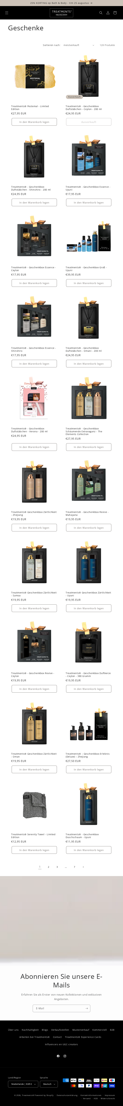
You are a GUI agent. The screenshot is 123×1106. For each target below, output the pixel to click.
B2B (112, 1029)
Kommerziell (99, 1029)
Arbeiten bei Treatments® (34, 1037)
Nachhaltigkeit (30, 1029)
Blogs (45, 1029)
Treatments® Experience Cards (83, 1037)
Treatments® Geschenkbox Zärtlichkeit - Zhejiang (34, 513)
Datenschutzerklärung (67, 1095)
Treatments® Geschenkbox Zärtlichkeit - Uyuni (88, 594)
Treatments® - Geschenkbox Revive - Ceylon (32, 674)
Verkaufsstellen (60, 1029)
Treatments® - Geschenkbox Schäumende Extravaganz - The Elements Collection (84, 431)
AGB (96, 1098)
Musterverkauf (80, 1029)
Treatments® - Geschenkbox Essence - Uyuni (88, 188)
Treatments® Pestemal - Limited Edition (30, 107)
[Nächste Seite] (83, 866)
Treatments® (28, 1095)
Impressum (110, 1095)
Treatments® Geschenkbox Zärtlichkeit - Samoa (34, 594)
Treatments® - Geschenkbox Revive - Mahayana (87, 513)
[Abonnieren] (86, 1008)
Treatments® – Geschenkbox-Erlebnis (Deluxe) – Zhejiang (88, 755)
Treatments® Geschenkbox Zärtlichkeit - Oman (34, 755)
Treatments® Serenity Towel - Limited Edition (33, 836)
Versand (87, 1098)
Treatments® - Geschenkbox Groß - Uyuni (86, 269)
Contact (57, 1037)
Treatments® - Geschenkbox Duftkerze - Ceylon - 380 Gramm (88, 674)
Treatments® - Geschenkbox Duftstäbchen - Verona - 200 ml (29, 430)
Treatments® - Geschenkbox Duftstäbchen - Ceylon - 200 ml (84, 107)
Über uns (13, 1029)
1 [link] (40, 867)
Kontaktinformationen (91, 1095)
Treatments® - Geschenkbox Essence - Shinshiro (33, 349)
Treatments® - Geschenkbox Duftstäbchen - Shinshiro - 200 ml (31, 188)
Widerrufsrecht (108, 1098)
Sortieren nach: (51, 45)
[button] (6, 12)
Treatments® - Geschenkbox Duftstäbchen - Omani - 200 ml (84, 349)
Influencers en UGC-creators (61, 1044)
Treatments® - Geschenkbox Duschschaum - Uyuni (82, 836)
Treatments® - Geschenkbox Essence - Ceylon (33, 269)
